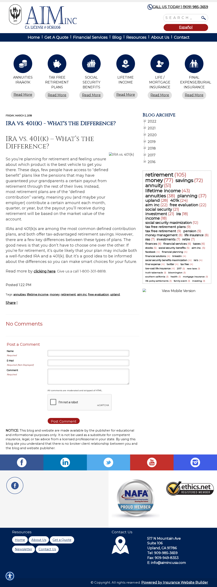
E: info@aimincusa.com (166, 563)
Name (10, 351)
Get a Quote (62, 540)
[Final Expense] (194, 64)
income (152, 218)
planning (187, 195)
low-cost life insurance (158, 268)
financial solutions (155, 256)
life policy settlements (156, 280)
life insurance (194, 235)
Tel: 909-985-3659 (162, 553)
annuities (19, 294)
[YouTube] (151, 462)
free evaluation (98, 294)
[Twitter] (108, 462)
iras (147, 239)
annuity (154, 185)
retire (186, 239)
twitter (170, 264)
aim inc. (196, 247)
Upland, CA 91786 (162, 548)
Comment (12, 370)
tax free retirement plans (165, 227)
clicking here (45, 271)
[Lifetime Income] (126, 64)
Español (186, 27)
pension (189, 231)
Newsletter (23, 549)
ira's (196, 260)
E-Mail (10, 360)
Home (20, 540)
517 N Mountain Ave (164, 538)
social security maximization (168, 223)
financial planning (172, 251)
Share (11, 303)
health (174, 276)
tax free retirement (160, 231)
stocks (149, 247)
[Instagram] (195, 462)
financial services (175, 243)
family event (180, 280)
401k (174, 200)
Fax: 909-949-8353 (163, 558)
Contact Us (47, 549)
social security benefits (172, 247)
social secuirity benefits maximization (166, 260)
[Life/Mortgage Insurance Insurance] (160, 64)
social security (158, 209)
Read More (23, 95)
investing (197, 280)
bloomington (175, 272)
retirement (68, 294)
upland (115, 294)
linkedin (177, 256)
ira (178, 214)
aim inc (82, 294)
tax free (185, 264)
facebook (150, 251)
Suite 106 (155, 543)
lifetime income (38, 294)
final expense (152, 264)
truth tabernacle (154, 272)
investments (166, 239)
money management (161, 235)
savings (184, 180)
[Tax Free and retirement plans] (57, 64)
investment (156, 214)
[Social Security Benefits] (91, 64)
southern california (155, 276)
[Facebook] (21, 462)
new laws (192, 268)
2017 (179, 268)
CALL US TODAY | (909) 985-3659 (180, 7)
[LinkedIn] (65, 462)
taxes (196, 243)
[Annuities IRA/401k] (23, 64)
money (55, 294)
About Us (38, 540)
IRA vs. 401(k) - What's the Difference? (61, 123)
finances (151, 243)
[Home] (65, 16)
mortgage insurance (194, 276)
